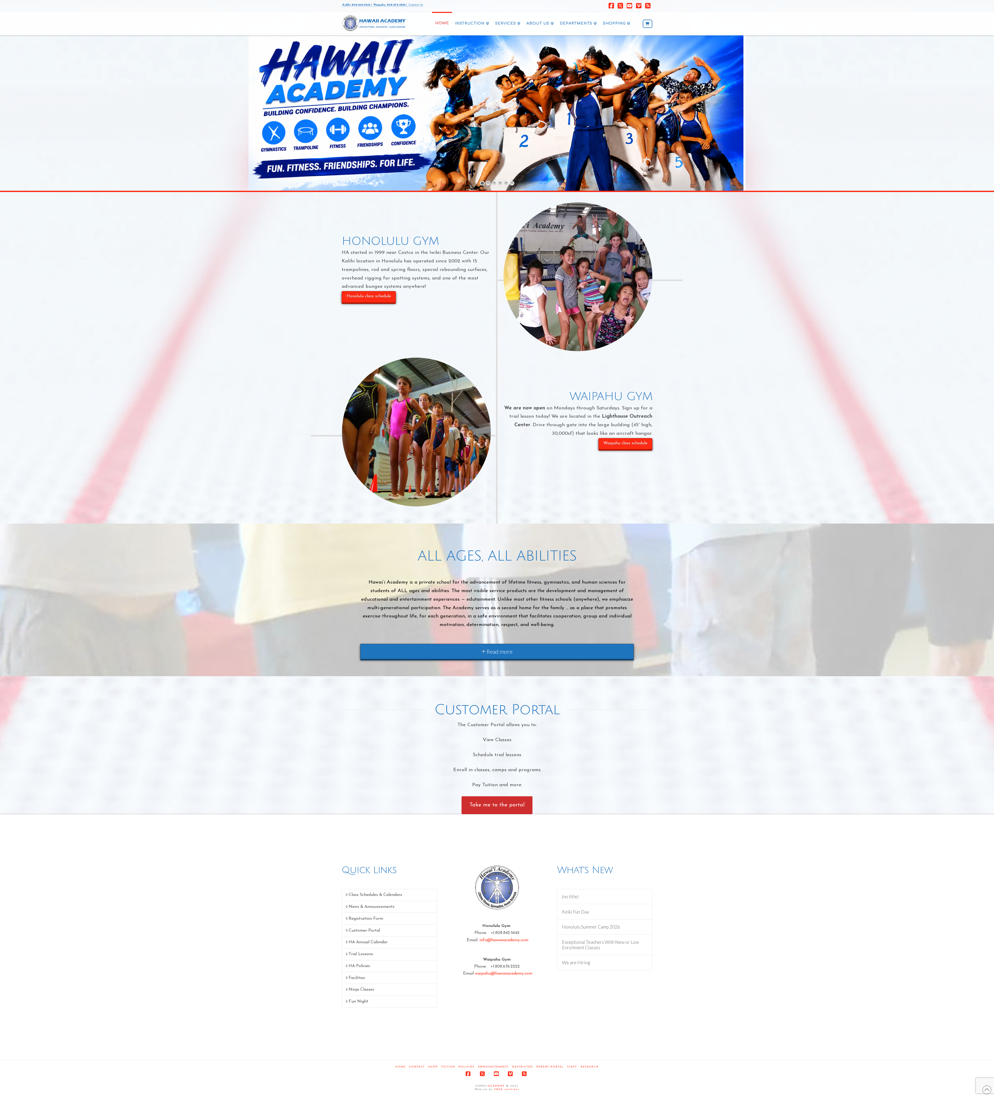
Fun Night (358, 1001)
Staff (572, 1066)
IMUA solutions (507, 1089)
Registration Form (366, 919)
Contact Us (415, 5)
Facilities (357, 978)
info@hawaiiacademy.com (503, 940)
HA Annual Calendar (368, 942)
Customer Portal (364, 931)
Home (400, 1066)
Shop (433, 1066)
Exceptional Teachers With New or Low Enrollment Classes (600, 944)
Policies (466, 1066)
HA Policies (359, 966)
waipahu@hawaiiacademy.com (503, 973)
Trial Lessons (361, 954)
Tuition (448, 1066)
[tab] (497, 651)
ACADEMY (496, 1086)
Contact (417, 1066)
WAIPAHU (310, 108)
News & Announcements (371, 907)
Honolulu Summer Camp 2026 (591, 927)
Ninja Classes (361, 990)
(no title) (570, 896)
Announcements (493, 1066)
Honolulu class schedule (369, 296)
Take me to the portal (497, 805)
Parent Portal (550, 1066)
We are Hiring (576, 962)
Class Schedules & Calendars (375, 895)
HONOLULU (310, 82)
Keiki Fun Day (575, 912)
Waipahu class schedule (625, 443)
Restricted (522, 1066)
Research (590, 1066)
